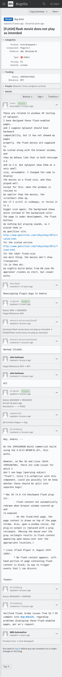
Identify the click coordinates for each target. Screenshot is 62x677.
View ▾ (55, 11)
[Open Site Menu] (4, 4)
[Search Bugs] (44, 4)
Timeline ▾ (53, 96)
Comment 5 (15, 606)
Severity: (14, 65)
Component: (13, 48)
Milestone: (13, 80)
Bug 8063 (19, 19)
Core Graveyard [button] (28, 44)
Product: (14, 44)
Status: (15, 77)
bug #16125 (27, 617)
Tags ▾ (40, 96)
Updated (14, 304)
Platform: (14, 51)
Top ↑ (6, 666)
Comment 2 (15, 342)
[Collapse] (56, 104)
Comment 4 (15, 432)
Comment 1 (15, 286)
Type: (16, 57)
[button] (54, 4)
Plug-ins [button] (25, 48)
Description (15, 106)
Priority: (15, 62)
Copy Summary (37, 11)
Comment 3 (15, 376)
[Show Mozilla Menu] (10, 4)
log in (17, 648)
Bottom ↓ (28, 96)
